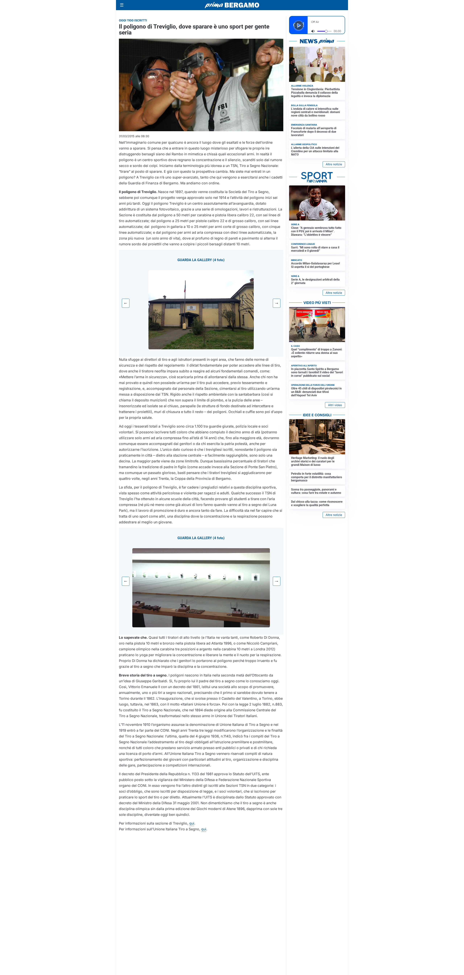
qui (191, 823)
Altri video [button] (335, 405)
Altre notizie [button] (334, 164)
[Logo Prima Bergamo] (232, 5)
